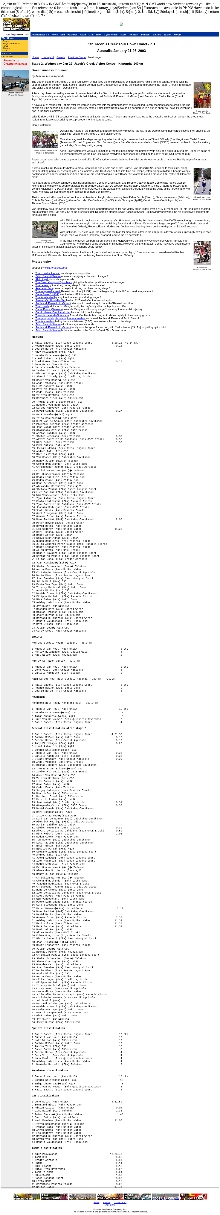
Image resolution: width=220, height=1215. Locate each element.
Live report (47, 57)
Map (5, 50)
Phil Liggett (42, 279)
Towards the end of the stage (52, 315)
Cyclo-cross (111, 34)
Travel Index (120, 1202)
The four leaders (45, 321)
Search (167, 34)
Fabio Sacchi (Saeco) (48, 276)
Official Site (7, 56)
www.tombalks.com (55, 267)
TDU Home (8, 38)
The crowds (42, 306)
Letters (157, 34)
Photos (134, 34)
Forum (177, 34)
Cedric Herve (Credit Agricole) (52, 312)
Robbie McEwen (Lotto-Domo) (53, 303)
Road (83, 34)
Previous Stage (77, 57)
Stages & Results (11, 43)
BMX (98, 34)
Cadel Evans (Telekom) (49, 309)
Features (72, 34)
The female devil (45, 297)
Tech (62, 34)
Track (123, 34)
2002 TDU (7, 53)
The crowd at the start (47, 273)
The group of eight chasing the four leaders (60, 318)
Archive (106, 1202)
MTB (91, 34)
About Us (110, 1205)
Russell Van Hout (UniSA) (50, 300)
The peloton (42, 285)
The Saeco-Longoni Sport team (53, 282)
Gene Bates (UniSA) (47, 294)
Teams (6, 41)
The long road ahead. (48, 291)
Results (61, 57)
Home (35, 57)
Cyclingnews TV (40, 34)
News (55, 34)
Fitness (145, 34)
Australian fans (44, 288)
